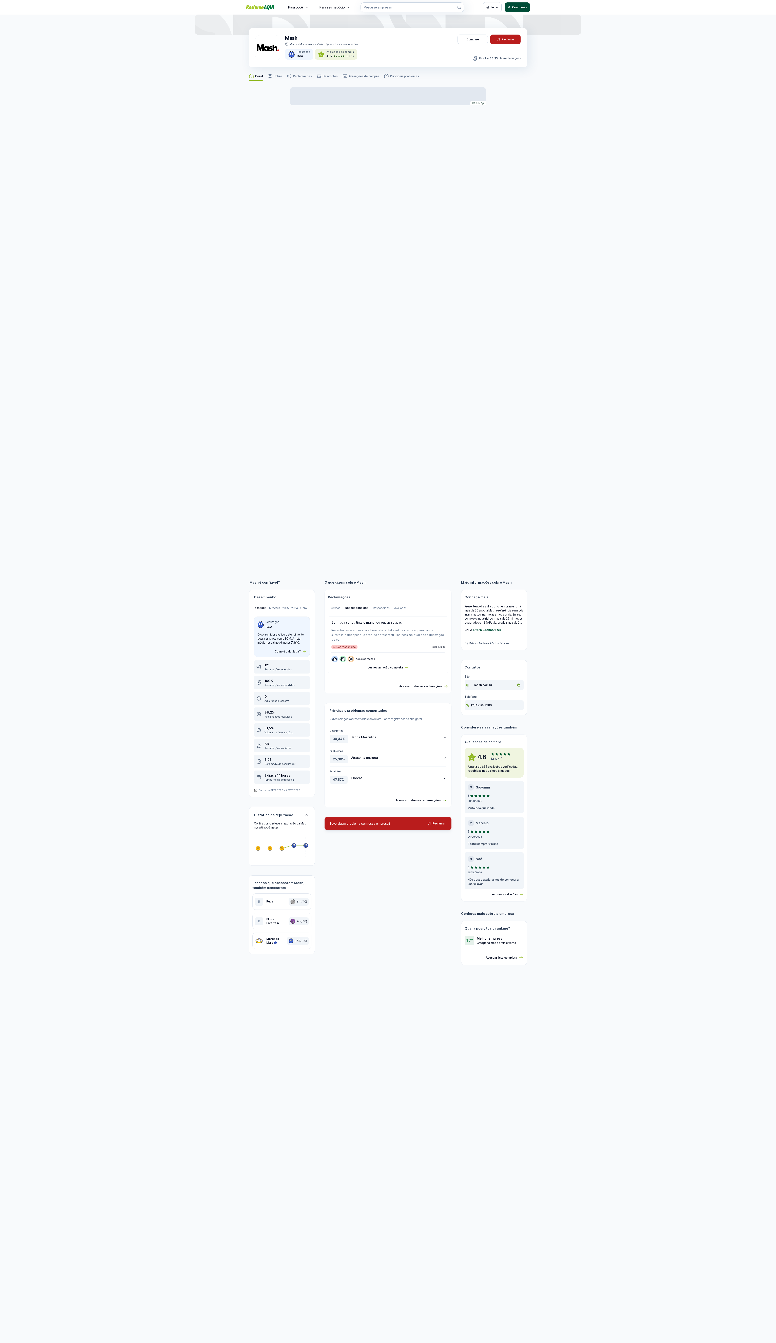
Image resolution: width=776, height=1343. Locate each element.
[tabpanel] (282, 700)
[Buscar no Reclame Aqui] (459, 7)
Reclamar (508, 39)
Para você (295, 7)
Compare (472, 39)
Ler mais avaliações (504, 894)
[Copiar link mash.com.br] (519, 685)
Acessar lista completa (501, 957)
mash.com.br (483, 685)
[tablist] (388, 608)
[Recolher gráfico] (306, 815)
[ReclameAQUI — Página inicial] (260, 7)
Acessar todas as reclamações (420, 686)
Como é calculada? (288, 651)
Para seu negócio (332, 7)
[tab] (260, 608)
